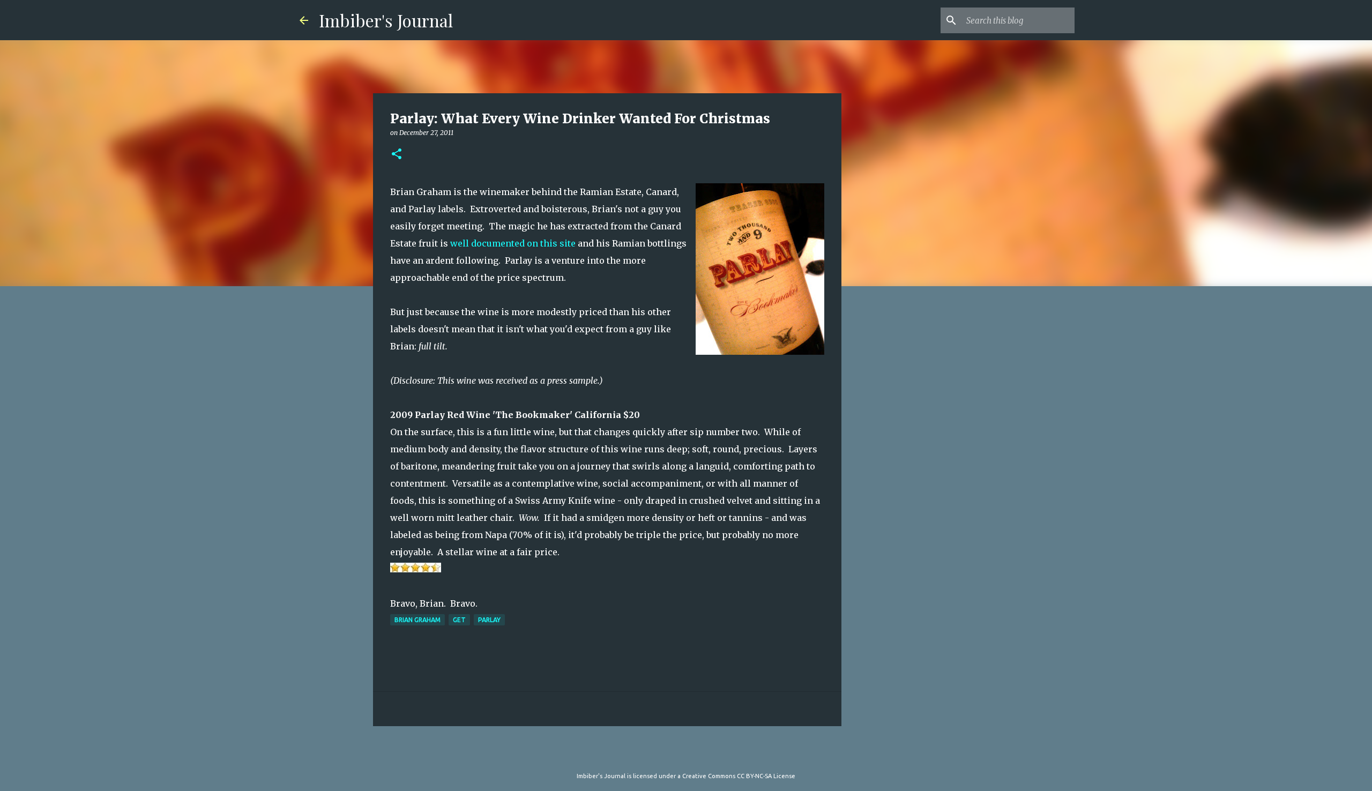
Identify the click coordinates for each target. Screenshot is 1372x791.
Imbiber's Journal (386, 20)
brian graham (417, 619)
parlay (489, 619)
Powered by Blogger (692, 754)
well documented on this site (514, 243)
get (459, 619)
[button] (396, 154)
